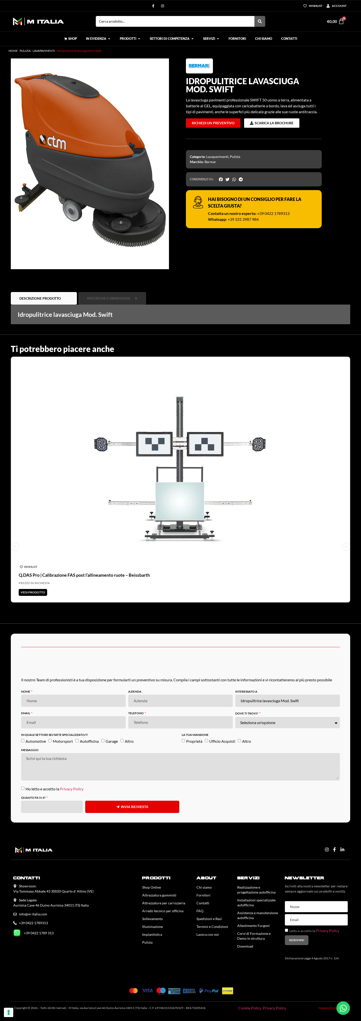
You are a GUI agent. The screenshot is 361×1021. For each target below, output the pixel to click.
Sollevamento (152, 919)
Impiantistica (152, 934)
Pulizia (25, 51)
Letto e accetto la (314, 931)
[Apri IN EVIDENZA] (109, 38)
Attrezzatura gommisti (159, 895)
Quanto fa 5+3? (33, 797)
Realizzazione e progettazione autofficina (256, 889)
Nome (26, 691)
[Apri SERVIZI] (218, 38)
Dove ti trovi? (247, 713)
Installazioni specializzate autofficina (256, 902)
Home (13, 51)
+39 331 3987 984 (243, 219)
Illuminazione (152, 926)
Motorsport (63, 741)
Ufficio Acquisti (222, 741)
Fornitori (203, 895)
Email (26, 713)
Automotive (36, 741)
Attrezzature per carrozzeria (163, 903)
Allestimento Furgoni (253, 925)
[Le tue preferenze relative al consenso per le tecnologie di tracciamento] (8, 1012)
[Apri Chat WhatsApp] (343, 1008)
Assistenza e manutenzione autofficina (257, 915)
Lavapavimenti (44, 51)
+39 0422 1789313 (273, 213)
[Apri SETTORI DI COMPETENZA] (192, 38)
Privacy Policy (71, 788)
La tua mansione (195, 735)
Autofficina (89, 741)
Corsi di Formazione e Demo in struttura (254, 935)
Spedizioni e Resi (209, 919)
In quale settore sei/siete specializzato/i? (54, 735)
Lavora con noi (207, 934)
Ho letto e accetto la (54, 788)
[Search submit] (259, 21)
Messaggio (30, 750)
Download (245, 946)
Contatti (202, 903)
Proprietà (194, 741)
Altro (129, 741)
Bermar (210, 162)
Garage (112, 741)
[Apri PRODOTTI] (139, 38)
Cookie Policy (249, 1008)
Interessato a (246, 691)
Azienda (134, 691)
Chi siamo (204, 887)
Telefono (136, 713)
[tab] (44, 298)
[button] (220, 179)
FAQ (199, 911)
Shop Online (151, 887)
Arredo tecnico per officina (162, 911)
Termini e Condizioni (212, 926)
